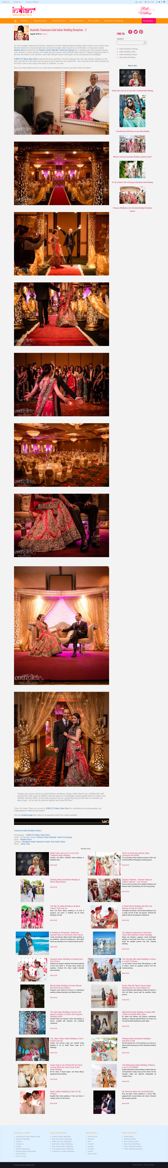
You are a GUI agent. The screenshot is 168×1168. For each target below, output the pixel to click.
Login (140, 2)
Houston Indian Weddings (61, 1136)
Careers (18, 1146)
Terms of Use (137, 1165)
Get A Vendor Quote (131, 1141)
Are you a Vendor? (32, 2)
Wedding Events (130, 1139)
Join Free (150, 2)
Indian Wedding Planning (128, 49)
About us (19, 1141)
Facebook (130, 32)
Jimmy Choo (25, 844)
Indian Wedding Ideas (127, 52)
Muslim (90, 1151)
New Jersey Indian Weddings (62, 1146)
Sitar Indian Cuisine (58, 842)
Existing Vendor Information (26, 1151)
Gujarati (90, 1146)
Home (15, 20)
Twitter (136, 32)
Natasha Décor (26, 839)
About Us (5, 2)
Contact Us (17, 2)
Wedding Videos (76, 21)
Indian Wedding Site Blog (133, 1149)
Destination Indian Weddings (62, 1144)
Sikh (89, 1141)
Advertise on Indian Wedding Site (28, 1136)
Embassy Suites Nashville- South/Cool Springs (56, 50)
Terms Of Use (21, 1156)
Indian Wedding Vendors (133, 1146)
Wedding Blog (40, 21)
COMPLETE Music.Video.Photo (26, 59)
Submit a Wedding (23, 1139)
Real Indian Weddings (127, 57)
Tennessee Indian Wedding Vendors (27, 830)
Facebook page (27, 815)
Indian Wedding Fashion (128, 54)
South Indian (92, 1154)
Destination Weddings (113, 21)
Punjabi (90, 1144)
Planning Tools (59, 21)
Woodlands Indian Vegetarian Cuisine (36, 842)
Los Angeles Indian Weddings (63, 1149)
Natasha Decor (19, 50)
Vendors (24, 21)
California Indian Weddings (62, 1141)
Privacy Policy (21, 1154)
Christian (91, 1149)
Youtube (141, 32)
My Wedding (148, 21)
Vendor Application (23, 1149)
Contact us (19, 1144)
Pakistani (91, 1139)
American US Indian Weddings (63, 1151)
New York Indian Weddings (62, 1139)
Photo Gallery (94, 21)
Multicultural (92, 1136)
